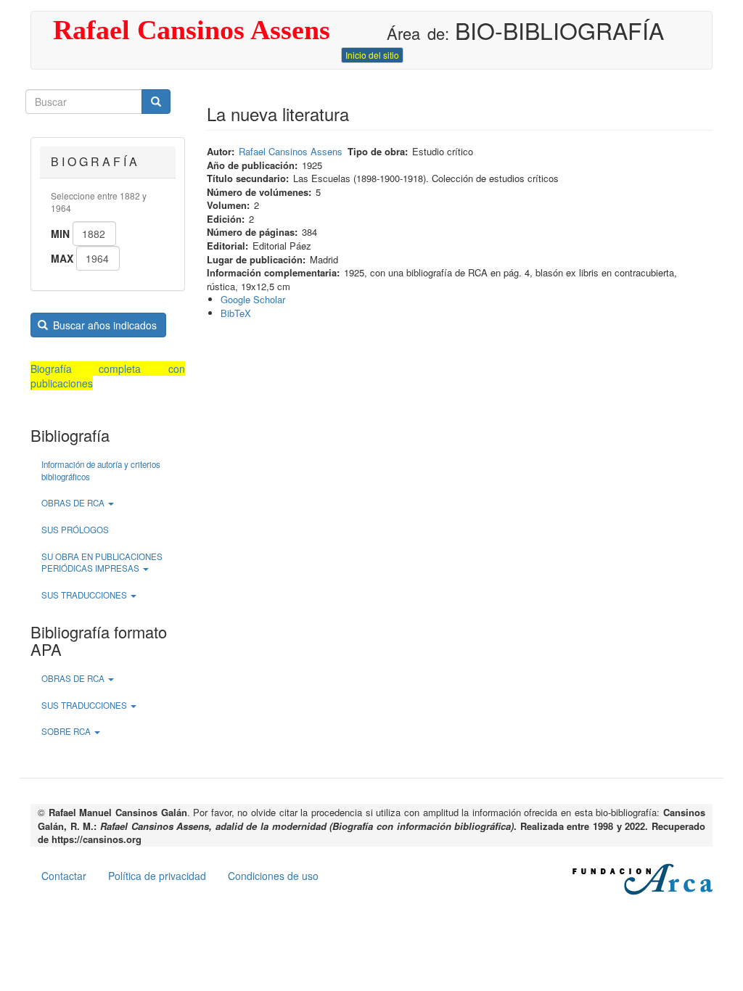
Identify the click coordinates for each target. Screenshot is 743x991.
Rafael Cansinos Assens (191, 30)
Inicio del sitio (372, 55)
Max (62, 258)
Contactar (63, 875)
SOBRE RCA (67, 731)
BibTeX (236, 313)
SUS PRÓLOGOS (75, 529)
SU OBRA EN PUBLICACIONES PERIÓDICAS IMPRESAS (102, 563)
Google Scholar (253, 299)
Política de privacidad (157, 875)
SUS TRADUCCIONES (85, 595)
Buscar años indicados (103, 325)
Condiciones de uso (273, 875)
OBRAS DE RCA (74, 503)
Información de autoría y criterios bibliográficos (100, 470)
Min (60, 233)
